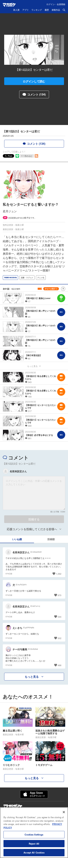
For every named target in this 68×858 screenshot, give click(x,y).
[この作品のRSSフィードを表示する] (36, 156)
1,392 (58, 573)
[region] (34, 832)
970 (59, 595)
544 (59, 616)
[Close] (64, 812)
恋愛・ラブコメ (27, 277)
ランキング (36, 10)
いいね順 (17, 539)
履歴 (47, 10)
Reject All (34, 843)
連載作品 (56, 10)
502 (59, 638)
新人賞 (16, 10)
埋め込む (28, 155)
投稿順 (51, 539)
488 (59, 665)
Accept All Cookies (34, 852)
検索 (64, 10)
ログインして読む (34, 81)
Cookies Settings (34, 834)
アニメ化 (40, 277)
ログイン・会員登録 (55, 4)
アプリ (25, 10)
